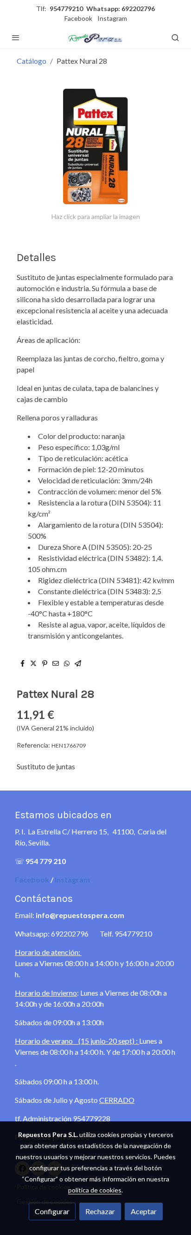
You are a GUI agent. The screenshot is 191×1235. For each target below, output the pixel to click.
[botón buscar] (175, 37)
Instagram (112, 18)
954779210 (66, 8)
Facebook (78, 18)
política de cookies (94, 1190)
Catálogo (31, 60)
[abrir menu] (15, 37)
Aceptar (144, 1211)
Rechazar (100, 1211)
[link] (95, 37)
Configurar (52, 1211)
